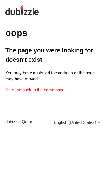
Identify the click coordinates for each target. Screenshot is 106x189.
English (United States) (75, 122)
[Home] (22, 10)
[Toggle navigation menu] (91, 10)
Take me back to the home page (34, 89)
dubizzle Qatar (18, 121)
